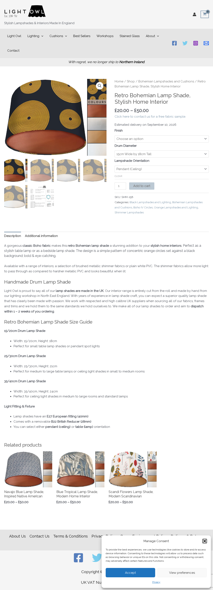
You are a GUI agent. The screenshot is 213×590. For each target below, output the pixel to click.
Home (119, 81)
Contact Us (40, 536)
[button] (205, 541)
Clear (118, 176)
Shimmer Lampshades (129, 212)
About (150, 36)
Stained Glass (130, 36)
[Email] (206, 43)
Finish (119, 130)
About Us (17, 536)
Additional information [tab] (41, 236)
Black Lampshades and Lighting (150, 202)
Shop (131, 81)
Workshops (105, 36)
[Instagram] (195, 43)
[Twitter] (185, 43)
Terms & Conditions (70, 536)
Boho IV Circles (143, 207)
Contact (13, 50)
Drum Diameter (126, 146)
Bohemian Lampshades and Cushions (166, 81)
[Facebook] (174, 43)
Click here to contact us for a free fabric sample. (150, 116)
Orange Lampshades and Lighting (176, 207)
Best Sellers (81, 36)
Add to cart (141, 186)
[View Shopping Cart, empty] (205, 14)
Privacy (156, 582)
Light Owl (14, 36)
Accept (130, 573)
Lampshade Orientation (132, 161)
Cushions (56, 36)
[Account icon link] (194, 14)
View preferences (182, 573)
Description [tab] (12, 236)
